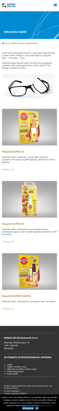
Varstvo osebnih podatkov (15, 393)
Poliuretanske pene (15, 371)
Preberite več (8, 169)
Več (40, 405)
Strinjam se (28, 408)
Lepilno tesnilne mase (16, 367)
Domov (7, 43)
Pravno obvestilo (12, 391)
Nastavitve (48, 405)
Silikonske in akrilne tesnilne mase (22, 369)
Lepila (21, 43)
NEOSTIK (15, 43)
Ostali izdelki (12, 374)
